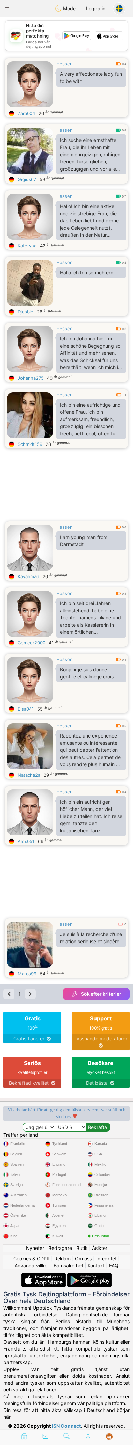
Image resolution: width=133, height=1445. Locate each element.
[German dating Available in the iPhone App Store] (44, 1276)
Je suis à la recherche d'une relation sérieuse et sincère (91, 937)
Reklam (62, 1258)
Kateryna (27, 245)
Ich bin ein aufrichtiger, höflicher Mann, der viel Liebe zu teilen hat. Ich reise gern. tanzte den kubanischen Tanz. (91, 816)
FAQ (113, 1265)
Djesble (25, 312)
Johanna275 (31, 378)
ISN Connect (66, 1426)
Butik (82, 1248)
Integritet (106, 1258)
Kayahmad (28, 576)
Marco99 (27, 973)
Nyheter (35, 1248)
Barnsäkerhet (68, 1265)
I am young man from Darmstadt (83, 540)
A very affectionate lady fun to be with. (91, 77)
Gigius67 (27, 179)
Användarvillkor (32, 1265)
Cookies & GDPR (31, 1258)
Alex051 (26, 841)
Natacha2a (29, 775)
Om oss (83, 1258)
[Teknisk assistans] (109, 1437)
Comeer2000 (31, 642)
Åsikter (99, 1248)
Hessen (64, 64)
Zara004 (26, 113)
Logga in (95, 8)
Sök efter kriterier (101, 994)
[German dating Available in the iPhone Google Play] (89, 1276)
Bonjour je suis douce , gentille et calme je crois (87, 673)
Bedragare (60, 1248)
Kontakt (96, 1265)
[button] (7, 7)
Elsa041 (26, 709)
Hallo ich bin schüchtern (86, 272)
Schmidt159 (30, 444)
